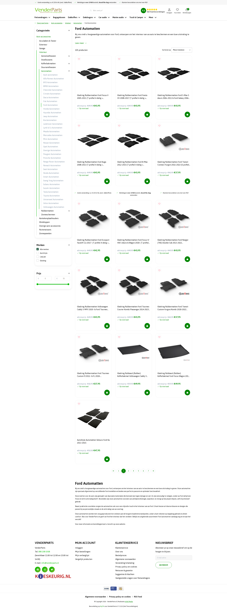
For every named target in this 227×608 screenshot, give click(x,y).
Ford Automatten (50, 105)
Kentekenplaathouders (49, 218)
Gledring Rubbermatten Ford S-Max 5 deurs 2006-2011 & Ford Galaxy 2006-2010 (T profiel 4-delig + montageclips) (173, 97)
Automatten (46, 71)
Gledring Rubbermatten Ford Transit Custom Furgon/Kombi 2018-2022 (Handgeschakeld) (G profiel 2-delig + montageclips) (173, 308)
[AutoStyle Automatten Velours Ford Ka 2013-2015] (93, 418)
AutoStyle (43, 253)
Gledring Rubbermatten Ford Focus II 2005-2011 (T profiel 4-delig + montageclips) (92, 97)
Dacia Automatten (51, 97)
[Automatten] (69, 71)
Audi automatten (50, 75)
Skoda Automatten (51, 173)
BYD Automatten (50, 82)
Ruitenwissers (45, 230)
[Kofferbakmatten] (69, 63)
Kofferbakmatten (48, 63)
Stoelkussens (46, 60)
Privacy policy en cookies (120, 597)
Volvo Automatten (51, 203)
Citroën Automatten (51, 94)
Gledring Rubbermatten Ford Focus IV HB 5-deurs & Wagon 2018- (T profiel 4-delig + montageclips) (133, 242)
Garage (42, 48)
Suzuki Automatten (51, 188)
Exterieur (43, 45)
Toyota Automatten (51, 196)
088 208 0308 (44, 552)
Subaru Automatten (51, 184)
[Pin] (114, 588)
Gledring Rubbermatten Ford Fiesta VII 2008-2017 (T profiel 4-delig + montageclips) (132, 97)
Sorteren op (166, 50)
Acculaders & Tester (47, 41)
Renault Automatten (52, 165)
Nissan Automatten (51, 143)
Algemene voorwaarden (95, 597)
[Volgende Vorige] (153, 471)
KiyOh (102, 606)
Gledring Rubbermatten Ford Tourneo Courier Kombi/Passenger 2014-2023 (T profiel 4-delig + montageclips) (133, 308)
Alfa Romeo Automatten (53, 79)
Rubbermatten (47, 211)
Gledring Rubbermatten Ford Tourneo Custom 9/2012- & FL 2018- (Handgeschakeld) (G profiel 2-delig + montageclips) (93, 375)
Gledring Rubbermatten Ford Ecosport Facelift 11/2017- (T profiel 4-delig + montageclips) (93, 242)
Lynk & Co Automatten (52, 128)
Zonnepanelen (45, 233)
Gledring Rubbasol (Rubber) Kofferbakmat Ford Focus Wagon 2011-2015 (173, 375)
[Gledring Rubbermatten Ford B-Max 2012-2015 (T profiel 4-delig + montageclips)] (133, 140)
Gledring (43, 261)
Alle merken (44, 249)
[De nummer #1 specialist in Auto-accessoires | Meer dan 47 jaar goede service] (48, 10)
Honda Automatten (51, 109)
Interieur (43, 52)
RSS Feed (138, 597)
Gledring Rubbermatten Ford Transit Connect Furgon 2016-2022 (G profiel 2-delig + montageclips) (173, 164)
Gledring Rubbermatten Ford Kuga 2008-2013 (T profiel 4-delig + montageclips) (91, 164)
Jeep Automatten (50, 116)
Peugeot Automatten (52, 154)
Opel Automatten (50, 147)
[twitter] (52, 569)
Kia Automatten (50, 120)
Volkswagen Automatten (53, 207)
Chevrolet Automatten (52, 90)
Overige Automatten (52, 150)
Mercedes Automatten (52, 135)
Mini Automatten (50, 139)
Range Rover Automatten (54, 162)
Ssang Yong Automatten (53, 180)
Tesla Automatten (50, 192)
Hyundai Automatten (52, 113)
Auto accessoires (43, 37)
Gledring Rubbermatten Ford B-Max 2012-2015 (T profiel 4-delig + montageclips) (132, 164)
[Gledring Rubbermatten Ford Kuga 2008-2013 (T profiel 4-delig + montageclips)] (93, 140)
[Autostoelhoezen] (69, 56)
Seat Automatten (50, 169)
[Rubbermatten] (69, 211)
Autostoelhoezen (48, 56)
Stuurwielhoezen (48, 67)
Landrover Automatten (52, 124)
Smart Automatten (51, 177)
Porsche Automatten (52, 158)
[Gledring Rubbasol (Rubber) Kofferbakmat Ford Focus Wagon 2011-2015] (174, 352)
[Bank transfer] (107, 588)
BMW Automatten (51, 86)
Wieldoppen (44, 222)
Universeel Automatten (53, 199)
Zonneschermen (48, 214)
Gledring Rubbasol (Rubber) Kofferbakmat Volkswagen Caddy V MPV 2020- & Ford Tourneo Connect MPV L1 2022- (132, 375)
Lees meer (79, 43)
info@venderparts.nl (50, 563)
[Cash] (121, 588)
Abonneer (163, 565)
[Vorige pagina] (113, 471)
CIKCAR (43, 257)
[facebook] (38, 569)
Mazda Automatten (51, 131)
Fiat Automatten (50, 101)
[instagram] (45, 569)
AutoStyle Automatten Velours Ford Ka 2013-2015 (93, 441)
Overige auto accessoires (50, 226)
